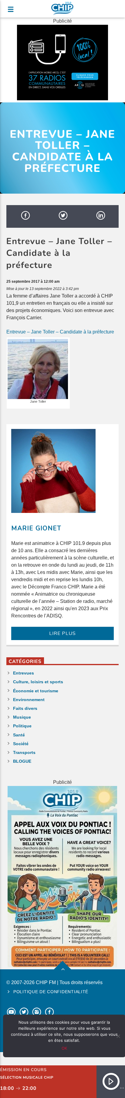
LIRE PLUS (62, 633)
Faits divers (25, 708)
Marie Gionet (36, 528)
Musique (22, 717)
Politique (22, 725)
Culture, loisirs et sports (38, 681)
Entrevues (23, 673)
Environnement (29, 699)
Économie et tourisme (35, 690)
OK (64, 1048)
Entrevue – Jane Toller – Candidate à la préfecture (60, 331)
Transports (24, 752)
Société (21, 743)
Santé (19, 735)
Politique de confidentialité (50, 991)
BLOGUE (22, 761)
